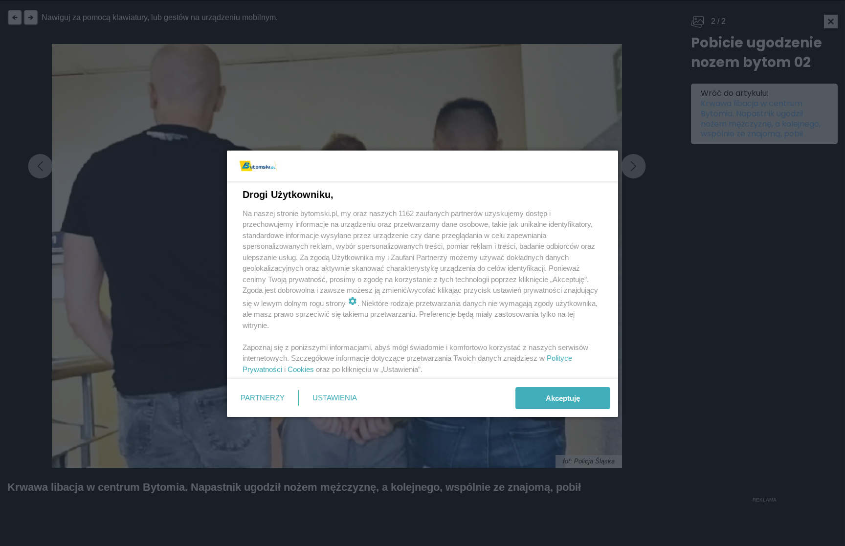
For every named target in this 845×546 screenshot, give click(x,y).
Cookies (301, 369)
